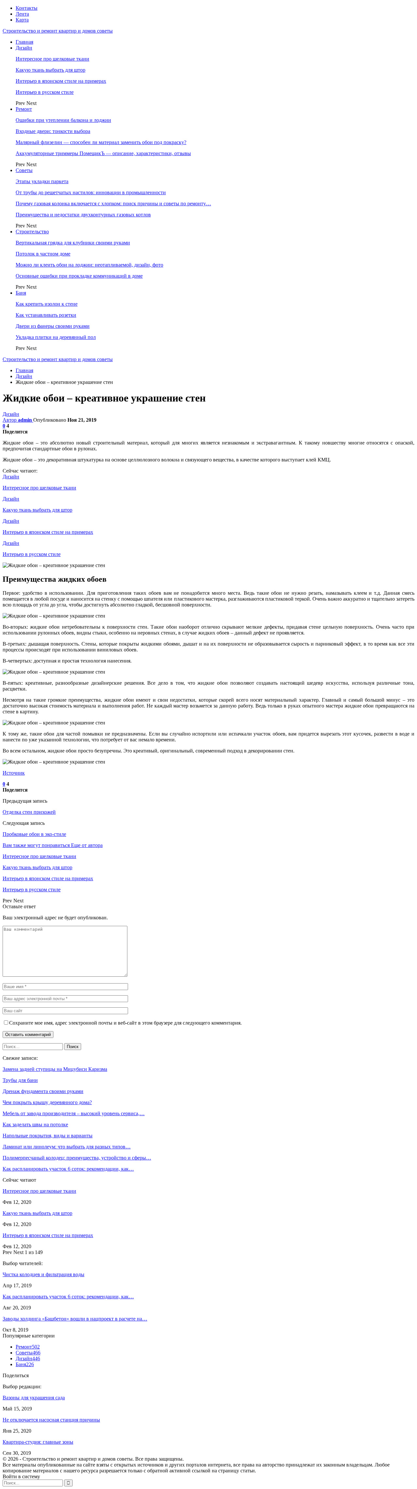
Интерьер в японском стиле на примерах (61, 81)
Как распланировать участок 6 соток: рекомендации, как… (68, 1296)
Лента (22, 14)
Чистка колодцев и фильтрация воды (43, 1274)
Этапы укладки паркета (42, 181)
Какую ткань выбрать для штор (50, 70)
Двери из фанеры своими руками (53, 326)
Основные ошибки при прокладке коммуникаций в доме (79, 276)
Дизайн (24, 48)
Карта (22, 19)
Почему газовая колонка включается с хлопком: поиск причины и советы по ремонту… (113, 203)
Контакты (26, 8)
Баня (21, 293)
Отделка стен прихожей (29, 812)
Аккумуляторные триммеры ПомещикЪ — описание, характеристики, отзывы (103, 153)
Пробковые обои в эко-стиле (34, 834)
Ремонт (24, 109)
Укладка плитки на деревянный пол (56, 337)
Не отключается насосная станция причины (51, 1420)
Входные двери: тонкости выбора (53, 131)
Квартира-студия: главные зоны (38, 1442)
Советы (24, 170)
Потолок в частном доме (43, 253)
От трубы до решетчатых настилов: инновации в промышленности (91, 192)
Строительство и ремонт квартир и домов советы (58, 31)
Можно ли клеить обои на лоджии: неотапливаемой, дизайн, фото (89, 265)
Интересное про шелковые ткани (52, 59)
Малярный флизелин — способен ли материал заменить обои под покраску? (101, 142)
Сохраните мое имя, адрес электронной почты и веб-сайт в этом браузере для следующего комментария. (125, 1023)
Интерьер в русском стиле (45, 92)
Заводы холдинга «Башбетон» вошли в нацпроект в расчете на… (75, 1318)
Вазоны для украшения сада (34, 1397)
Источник (14, 773)
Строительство (32, 231)
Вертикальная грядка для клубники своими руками (73, 242)
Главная (24, 42)
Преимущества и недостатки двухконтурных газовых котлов (83, 214)
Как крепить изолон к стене (47, 304)
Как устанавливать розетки (46, 315)
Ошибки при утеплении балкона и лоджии (63, 120)
